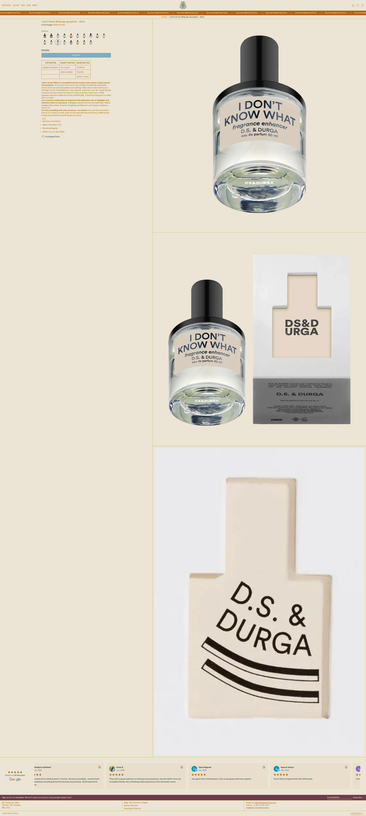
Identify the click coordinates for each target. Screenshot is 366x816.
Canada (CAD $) (356, 813)
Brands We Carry (131, 805)
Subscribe (357, 797)
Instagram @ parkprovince (257, 808)
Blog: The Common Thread (135, 803)
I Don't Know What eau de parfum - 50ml (187, 17)
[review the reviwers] (99, 767)
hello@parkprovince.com (265, 803)
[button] (357, 5)
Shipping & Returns (132, 808)
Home (164, 17)
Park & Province (13, 813)
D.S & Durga (46, 25)
